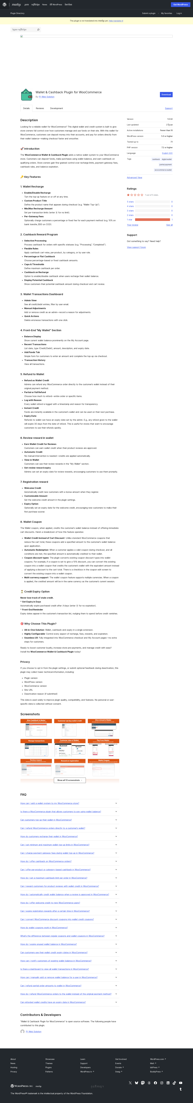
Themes (49, 1063)
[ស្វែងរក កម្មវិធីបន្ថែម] (38, 29)
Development (56, 108)
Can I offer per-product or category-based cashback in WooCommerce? (55, 869)
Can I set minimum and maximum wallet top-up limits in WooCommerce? (54, 845)
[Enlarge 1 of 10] (48, 722)
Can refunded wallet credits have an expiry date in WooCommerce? (53, 1002)
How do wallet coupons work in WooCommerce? (44, 927)
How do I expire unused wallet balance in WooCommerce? (48, 944)
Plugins (48, 1067)
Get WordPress (180, 4)
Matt (153, 1063)
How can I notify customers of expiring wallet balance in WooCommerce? (56, 961)
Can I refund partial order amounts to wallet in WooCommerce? (50, 985)
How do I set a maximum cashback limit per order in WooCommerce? (53, 878)
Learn (82, 1059)
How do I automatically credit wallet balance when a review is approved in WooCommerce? (64, 894)
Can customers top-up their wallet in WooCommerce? (46, 820)
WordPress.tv (87, 1072)
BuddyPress (156, 1072)
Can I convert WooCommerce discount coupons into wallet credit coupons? (57, 919)
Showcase (49, 1059)
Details (26, 108)
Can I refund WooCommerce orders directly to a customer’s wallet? (52, 828)
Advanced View (134, 177)
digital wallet (167, 159)
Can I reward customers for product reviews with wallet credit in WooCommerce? (59, 886)
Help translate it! (116, 21)
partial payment (166, 165)
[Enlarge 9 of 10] (115, 762)
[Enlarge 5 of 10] (82, 742)
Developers (85, 1067)
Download (166, 94)
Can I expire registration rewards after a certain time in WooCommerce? (55, 911)
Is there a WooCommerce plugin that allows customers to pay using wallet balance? (60, 811)
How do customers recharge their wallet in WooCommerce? (49, 836)
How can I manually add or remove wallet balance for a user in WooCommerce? (59, 977)
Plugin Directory (17, 13)
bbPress (155, 1067)
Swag (118, 1072)
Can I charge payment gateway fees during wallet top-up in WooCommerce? (57, 853)
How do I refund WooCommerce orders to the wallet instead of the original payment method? (65, 994)
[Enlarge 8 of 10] (82, 762)
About (13, 1059)
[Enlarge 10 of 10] (115, 782)
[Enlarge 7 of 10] (48, 762)
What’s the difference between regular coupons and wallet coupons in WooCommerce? (62, 936)
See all (169, 225)
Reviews (40, 108)
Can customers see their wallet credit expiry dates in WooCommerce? (54, 952)
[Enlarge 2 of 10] (82, 722)
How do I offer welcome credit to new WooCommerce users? (50, 903)
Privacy (14, 1072)
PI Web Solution (46, 96)
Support (169, 108)
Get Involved (121, 1059)
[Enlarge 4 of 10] (48, 742)
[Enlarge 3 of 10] (115, 722)
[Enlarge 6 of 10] (115, 742)
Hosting (14, 1067)
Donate (119, 1067)
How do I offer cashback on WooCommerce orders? (46, 861)
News (13, 1063)
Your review (132, 225)
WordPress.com (158, 1059)
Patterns (49, 1072)
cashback (156, 159)
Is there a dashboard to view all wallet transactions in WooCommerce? (54, 969)
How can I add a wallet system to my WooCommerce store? (49, 803)
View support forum (136, 247)
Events (118, 1063)
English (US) (167, 153)
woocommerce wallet (163, 170)
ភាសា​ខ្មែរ (38, 1086)
